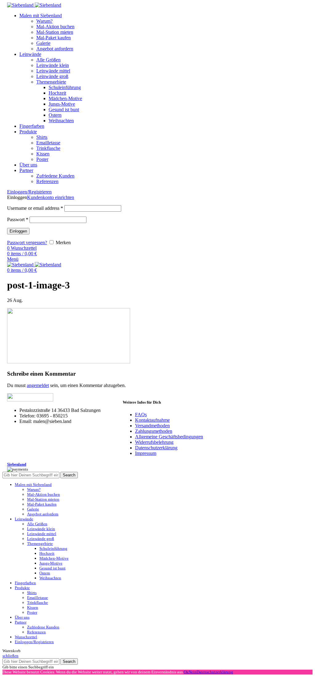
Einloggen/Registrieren (34, 642)
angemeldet (38, 385)
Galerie (43, 43)
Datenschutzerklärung (156, 447)
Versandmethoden (152, 425)
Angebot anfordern (54, 48)
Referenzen (47, 181)
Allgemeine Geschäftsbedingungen (169, 436)
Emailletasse (48, 142)
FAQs (141, 414)
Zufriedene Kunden (55, 175)
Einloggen (18, 231)
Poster (42, 159)
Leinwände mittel (53, 70)
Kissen (43, 153)
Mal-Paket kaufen (53, 37)
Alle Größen (48, 59)
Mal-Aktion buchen (55, 26)
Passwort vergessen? (27, 242)
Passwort (17, 219)
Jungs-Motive (62, 104)
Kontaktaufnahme (152, 420)
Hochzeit (57, 93)
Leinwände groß (52, 76)
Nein (193, 672)
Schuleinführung (65, 87)
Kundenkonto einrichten (50, 197)
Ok (186, 672)
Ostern (55, 115)
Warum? (44, 21)
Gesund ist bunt (64, 109)
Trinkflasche (48, 148)
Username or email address (35, 208)
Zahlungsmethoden (153, 431)
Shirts (41, 137)
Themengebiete (51, 81)
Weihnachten (61, 120)
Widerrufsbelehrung (154, 442)
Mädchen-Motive (65, 98)
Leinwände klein (52, 65)
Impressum (145, 453)
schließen (10, 655)
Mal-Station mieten (54, 32)
